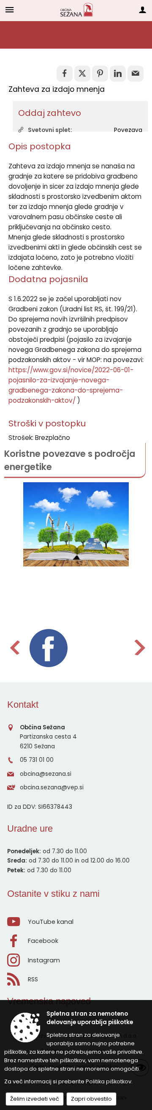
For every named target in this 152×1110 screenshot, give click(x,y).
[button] (14, 647)
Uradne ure (30, 828)
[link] (65, 74)
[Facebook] (48, 648)
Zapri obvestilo (91, 1099)
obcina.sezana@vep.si (52, 787)
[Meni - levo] (9, 9)
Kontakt (22, 704)
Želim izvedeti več (34, 1099)
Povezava (128, 130)
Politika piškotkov (108, 1081)
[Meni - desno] (142, 9)
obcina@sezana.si (45, 774)
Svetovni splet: (50, 130)
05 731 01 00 (37, 760)
